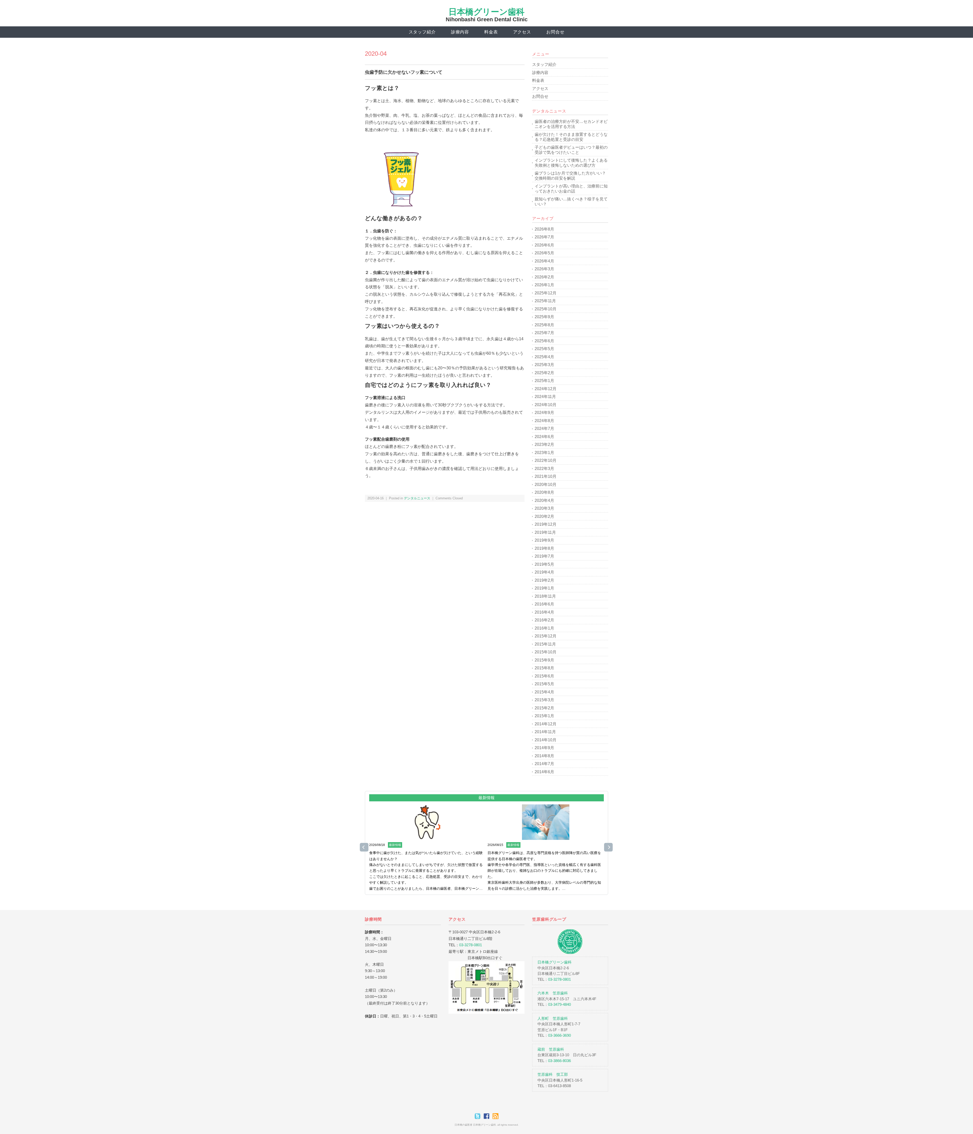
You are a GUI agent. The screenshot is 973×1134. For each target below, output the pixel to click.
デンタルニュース (417, 498)
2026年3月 (544, 269)
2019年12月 (545, 524)
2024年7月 (544, 428)
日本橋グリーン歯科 (486, 11)
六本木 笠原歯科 (552, 993)
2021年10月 (545, 476)
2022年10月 (545, 460)
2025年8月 (544, 325)
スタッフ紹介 (422, 32)
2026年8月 (544, 229)
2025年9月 (544, 317)
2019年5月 (544, 564)
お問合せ (555, 32)
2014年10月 (545, 740)
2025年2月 (544, 373)
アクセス (522, 32)
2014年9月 (544, 748)
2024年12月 (545, 389)
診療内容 (460, 32)
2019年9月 (544, 540)
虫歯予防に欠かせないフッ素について (403, 72)
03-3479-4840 (559, 1004)
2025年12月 (545, 293)
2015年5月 (544, 684)
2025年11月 (545, 301)
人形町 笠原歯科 (552, 1018)
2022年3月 (544, 468)
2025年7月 (544, 333)
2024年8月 (544, 421)
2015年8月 (544, 668)
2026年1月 (544, 285)
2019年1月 (544, 588)
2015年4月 (544, 692)
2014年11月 (545, 732)
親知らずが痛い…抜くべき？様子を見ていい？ (571, 201)
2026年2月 (544, 277)
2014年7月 (544, 764)
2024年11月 (545, 396)
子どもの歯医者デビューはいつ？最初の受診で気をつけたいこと (571, 150)
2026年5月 (544, 253)
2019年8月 (544, 548)
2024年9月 (544, 412)
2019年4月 (544, 572)
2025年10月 (545, 309)
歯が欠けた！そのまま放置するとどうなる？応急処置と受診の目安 (571, 137)
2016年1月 (544, 628)
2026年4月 (544, 261)
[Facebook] (488, 1116)
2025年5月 (544, 349)
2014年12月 (545, 724)
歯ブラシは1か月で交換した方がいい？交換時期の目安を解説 (570, 175)
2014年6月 (544, 772)
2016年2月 (544, 620)
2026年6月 (544, 245)
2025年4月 (544, 357)
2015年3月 (544, 700)
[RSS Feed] (495, 1116)
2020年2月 (544, 516)
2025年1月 (544, 381)
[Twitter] (479, 1116)
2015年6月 (544, 676)
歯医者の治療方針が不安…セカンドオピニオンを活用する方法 (571, 124)
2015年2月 (544, 708)
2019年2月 (544, 580)
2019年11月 (545, 532)
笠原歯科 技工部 (552, 1074)
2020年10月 (545, 484)
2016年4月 (544, 612)
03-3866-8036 (559, 1061)
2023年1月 (544, 452)
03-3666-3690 (559, 1035)
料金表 (491, 32)
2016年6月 (544, 604)
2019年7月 (544, 556)
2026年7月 (544, 237)
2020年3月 (544, 508)
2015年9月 (544, 660)
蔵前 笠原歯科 (550, 1049)
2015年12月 (545, 636)
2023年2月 (544, 444)
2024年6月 (544, 436)
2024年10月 (545, 405)
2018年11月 (545, 596)
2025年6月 (544, 341)
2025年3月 (544, 365)
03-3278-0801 (470, 945)
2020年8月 (544, 492)
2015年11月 (545, 644)
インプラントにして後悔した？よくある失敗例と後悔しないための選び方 (571, 162)
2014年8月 (544, 756)
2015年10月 (545, 652)
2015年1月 (544, 716)
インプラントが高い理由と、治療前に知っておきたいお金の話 (571, 188)
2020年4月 (544, 500)
